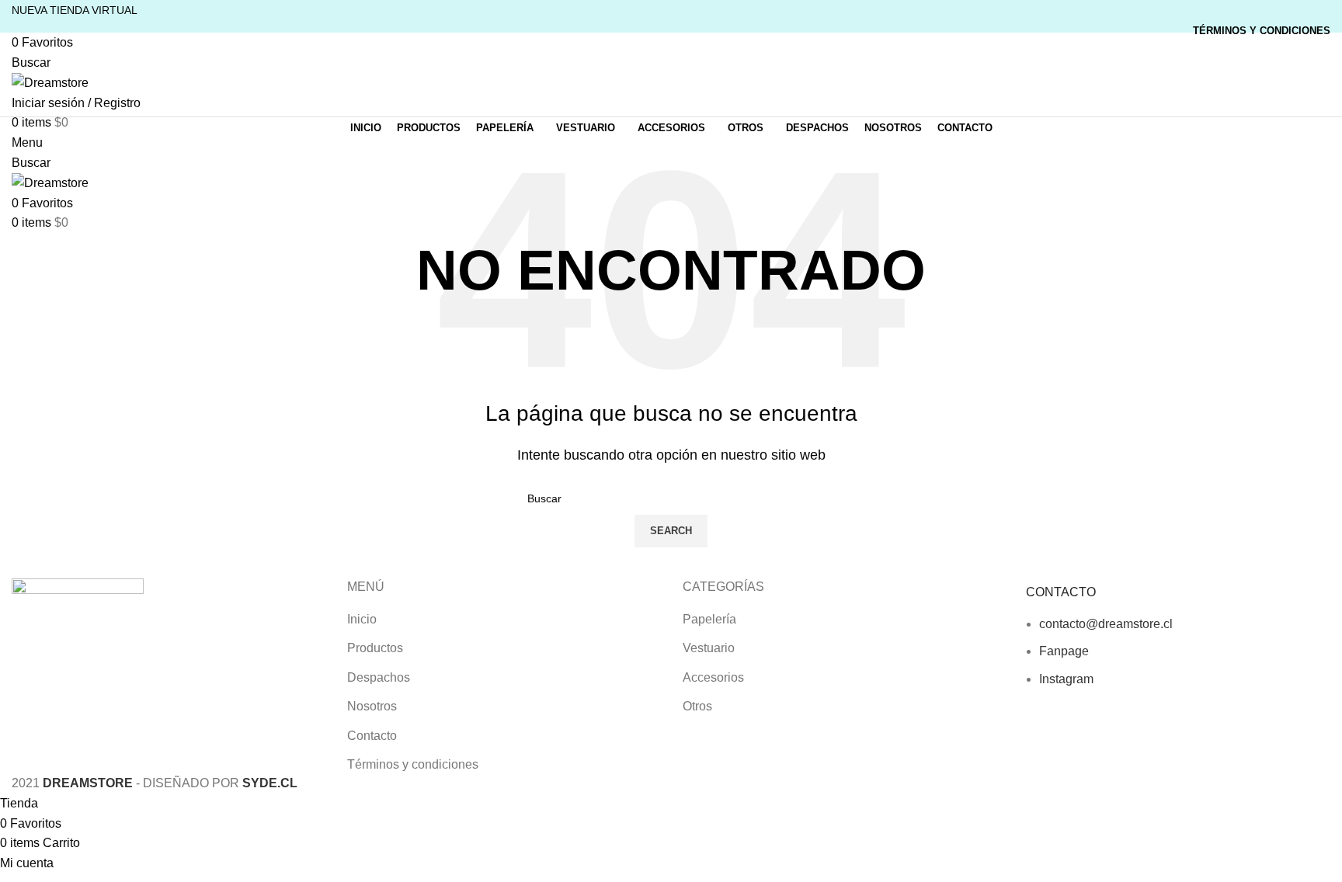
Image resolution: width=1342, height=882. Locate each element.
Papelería (709, 619)
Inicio (362, 619)
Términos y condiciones (412, 764)
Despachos (378, 677)
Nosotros (372, 706)
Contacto (372, 735)
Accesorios (713, 677)
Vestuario (709, 648)
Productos (375, 648)
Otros (697, 706)
